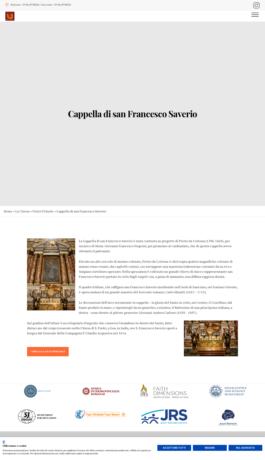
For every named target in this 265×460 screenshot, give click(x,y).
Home (8, 211)
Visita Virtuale (43, 211)
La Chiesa (22, 211)
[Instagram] (256, 5)
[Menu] (256, 16)
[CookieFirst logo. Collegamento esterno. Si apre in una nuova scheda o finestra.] (4, 442)
